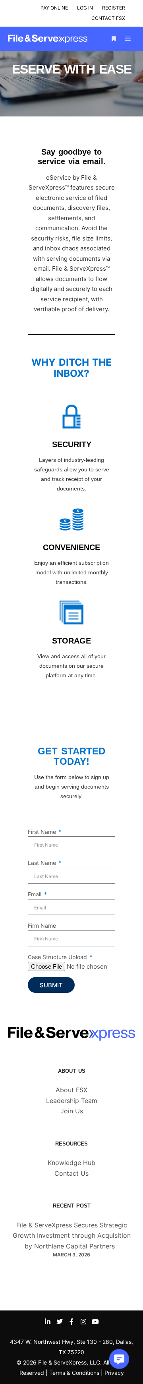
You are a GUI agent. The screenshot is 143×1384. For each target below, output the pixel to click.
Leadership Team (71, 1101)
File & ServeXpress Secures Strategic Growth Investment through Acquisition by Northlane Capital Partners (72, 1235)
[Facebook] (71, 1321)
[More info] (113, 39)
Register (113, 8)
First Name (43, 831)
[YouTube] (95, 1321)
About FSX (71, 1090)
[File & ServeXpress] (47, 39)
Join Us (71, 1111)
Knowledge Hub (71, 1163)
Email (35, 894)
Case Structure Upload (58, 957)
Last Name (43, 862)
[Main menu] (128, 39)
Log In (85, 8)
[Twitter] (59, 1321)
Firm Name (42, 925)
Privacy (114, 1372)
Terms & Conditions (74, 1372)
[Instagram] (83, 1321)
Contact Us (71, 1173)
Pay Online (54, 8)
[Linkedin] (48, 1321)
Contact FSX (108, 18)
